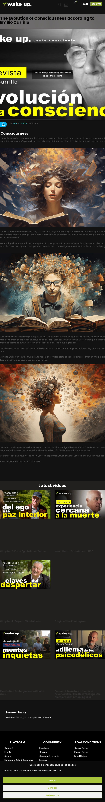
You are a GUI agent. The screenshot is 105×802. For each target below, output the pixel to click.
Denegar (52, 787)
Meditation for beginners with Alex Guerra (22, 692)
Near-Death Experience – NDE (74, 551)
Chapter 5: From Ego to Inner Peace (23, 551)
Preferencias (52, 795)
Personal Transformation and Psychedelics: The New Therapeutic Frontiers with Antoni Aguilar (77, 694)
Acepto (52, 780)
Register (96, 4)
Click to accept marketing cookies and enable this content (52, 74)
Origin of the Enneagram (71, 621)
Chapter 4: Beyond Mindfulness (20, 621)
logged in (25, 717)
